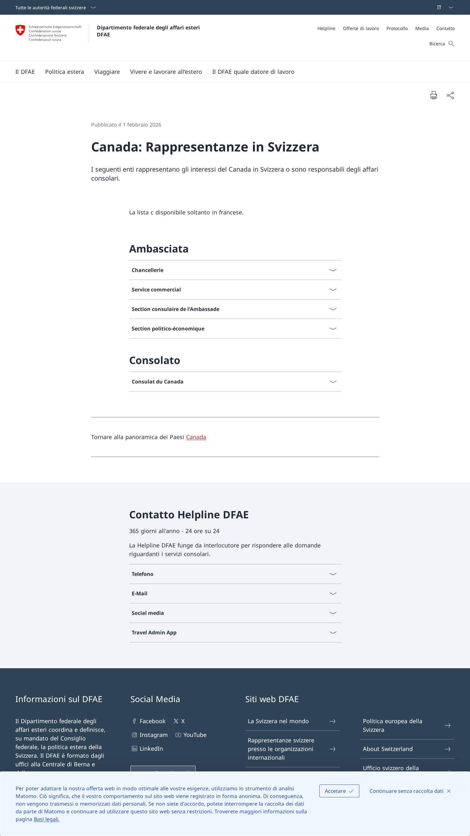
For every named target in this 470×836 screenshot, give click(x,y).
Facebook (153, 721)
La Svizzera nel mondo (278, 721)
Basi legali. (46, 819)
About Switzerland (388, 749)
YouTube (195, 735)
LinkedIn (151, 748)
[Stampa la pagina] (433, 95)
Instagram (154, 735)
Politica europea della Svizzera (392, 725)
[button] (25, 71)
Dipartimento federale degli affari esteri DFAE (149, 31)
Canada (196, 437)
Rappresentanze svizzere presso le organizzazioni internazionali (281, 748)
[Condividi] (450, 95)
